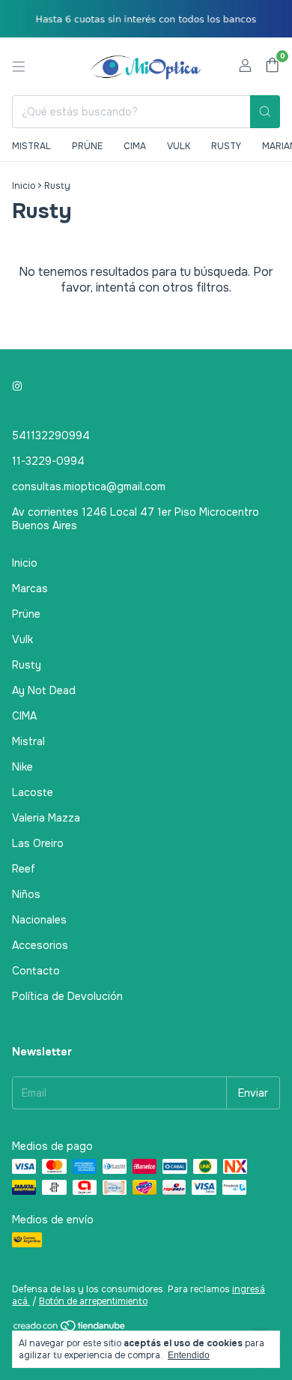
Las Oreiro (38, 843)
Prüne (87, 146)
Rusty (226, 146)
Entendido (189, 1355)
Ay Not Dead (44, 690)
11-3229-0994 (48, 461)
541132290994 (51, 435)
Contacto (36, 970)
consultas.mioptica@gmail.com (88, 486)
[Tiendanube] (70, 1329)
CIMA (24, 716)
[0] (272, 66)
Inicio (23, 186)
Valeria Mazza (46, 818)
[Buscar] (265, 111)
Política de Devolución (67, 996)
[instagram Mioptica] (17, 386)
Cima (135, 146)
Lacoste (32, 792)
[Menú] (18, 66)
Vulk (178, 146)
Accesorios (40, 945)
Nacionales (39, 919)
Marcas (30, 588)
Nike (22, 767)
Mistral (31, 146)
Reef (23, 869)
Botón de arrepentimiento (93, 1301)
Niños (26, 894)
